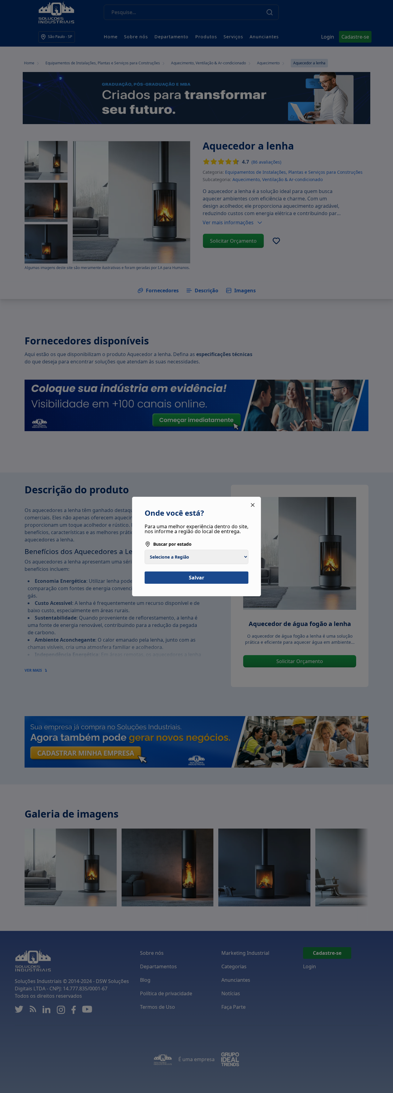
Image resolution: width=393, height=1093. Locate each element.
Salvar (196, 577)
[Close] (253, 505)
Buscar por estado (172, 544)
